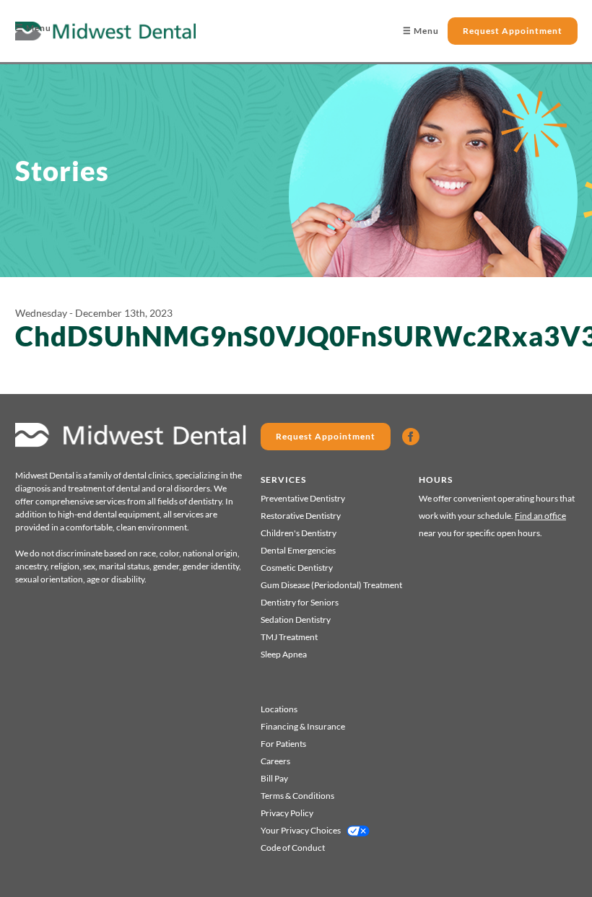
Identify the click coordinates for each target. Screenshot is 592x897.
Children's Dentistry (298, 533)
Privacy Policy (287, 813)
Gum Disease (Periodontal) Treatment (331, 584)
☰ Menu (33, 27)
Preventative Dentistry (303, 498)
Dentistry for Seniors (300, 602)
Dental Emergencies (298, 550)
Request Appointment (512, 30)
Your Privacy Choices (301, 830)
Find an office (540, 515)
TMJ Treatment (289, 636)
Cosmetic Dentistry (297, 567)
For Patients (283, 743)
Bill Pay (274, 778)
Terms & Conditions (297, 795)
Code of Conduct (293, 847)
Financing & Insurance (303, 726)
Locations (279, 709)
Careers (275, 761)
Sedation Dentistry (296, 619)
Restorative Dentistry (301, 515)
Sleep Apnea (284, 654)
